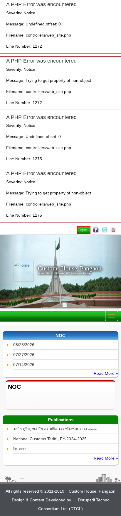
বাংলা (83, 230)
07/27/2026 (23, 354)
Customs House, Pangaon (70, 268)
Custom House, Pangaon (92, 491)
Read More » (106, 373)
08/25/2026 (23, 344)
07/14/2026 (23, 364)
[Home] (19, 271)
